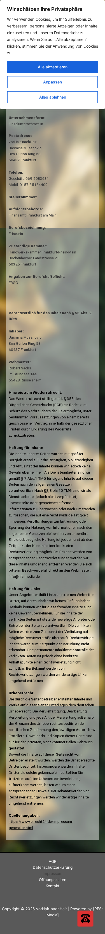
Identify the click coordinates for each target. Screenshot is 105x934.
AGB (53, 861)
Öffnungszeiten (52, 879)
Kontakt (52, 886)
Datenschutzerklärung (53, 867)
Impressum (52, 873)
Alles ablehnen (52, 97)
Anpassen (52, 82)
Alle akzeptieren (52, 66)
